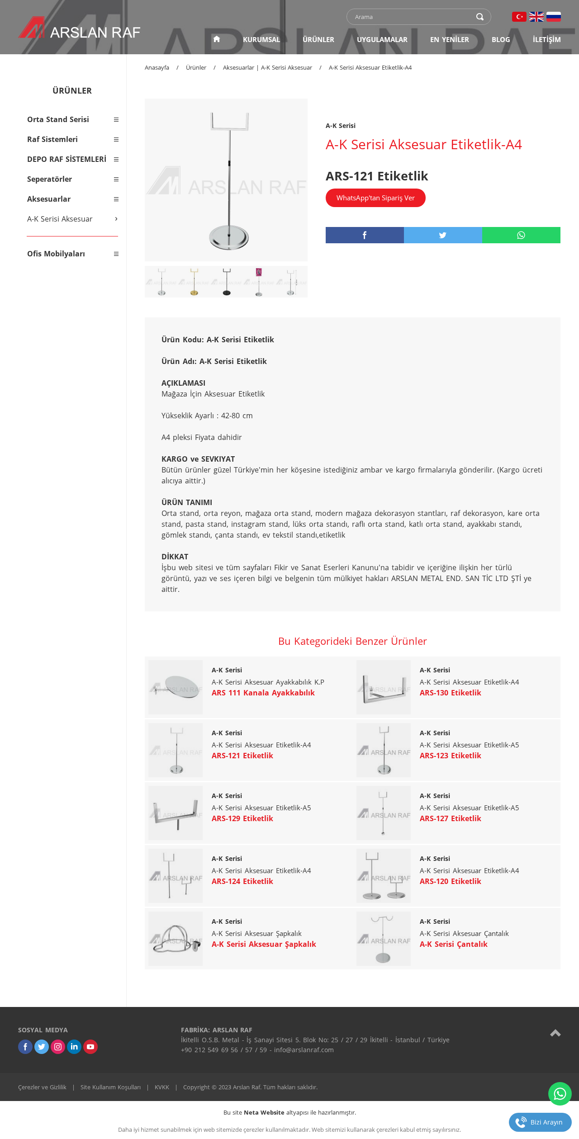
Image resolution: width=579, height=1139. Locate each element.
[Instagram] (58, 1047)
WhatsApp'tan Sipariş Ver (376, 197)
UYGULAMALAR (382, 39)
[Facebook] (25, 1047)
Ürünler (196, 67)
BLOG (501, 39)
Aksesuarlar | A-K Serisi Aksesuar (267, 67)
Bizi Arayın (547, 1122)
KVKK (162, 1087)
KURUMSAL (261, 39)
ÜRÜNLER (318, 39)
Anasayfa (157, 67)
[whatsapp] (521, 235)
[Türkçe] (519, 17)
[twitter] (443, 235)
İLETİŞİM (547, 39)
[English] (536, 17)
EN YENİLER (449, 39)
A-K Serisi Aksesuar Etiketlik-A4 (370, 67)
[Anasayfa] (216, 39)
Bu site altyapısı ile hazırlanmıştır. (289, 1112)
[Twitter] (41, 1047)
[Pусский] (553, 17)
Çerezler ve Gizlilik (42, 1087)
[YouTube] (90, 1047)
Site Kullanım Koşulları (111, 1087)
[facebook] (365, 235)
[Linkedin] (74, 1047)
